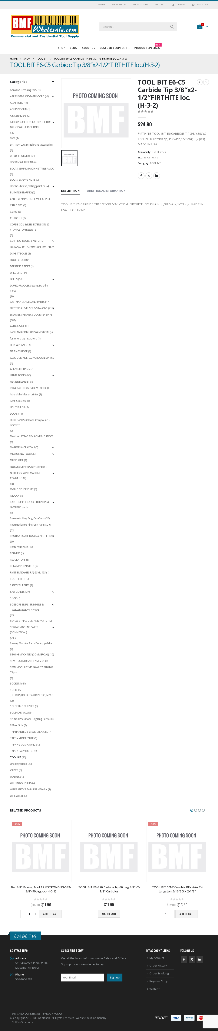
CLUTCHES (16, 218)
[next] (206, 82)
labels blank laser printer (24, 394)
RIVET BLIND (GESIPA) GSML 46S (28, 572)
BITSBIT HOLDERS (20, 156)
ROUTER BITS (17, 579)
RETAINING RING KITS (22, 566)
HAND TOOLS (18, 375)
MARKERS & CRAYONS (22, 447)
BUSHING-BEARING (21, 192)
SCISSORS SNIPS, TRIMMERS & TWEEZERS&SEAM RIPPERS (27, 607)
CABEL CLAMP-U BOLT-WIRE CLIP (28, 199)
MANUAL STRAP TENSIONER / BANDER (31, 436)
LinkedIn (156, 175)
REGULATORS (18, 560)
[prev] (200, 82)
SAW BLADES (17, 592)
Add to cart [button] (50, 914)
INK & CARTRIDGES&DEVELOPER (28, 388)
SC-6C (13, 598)
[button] (192, 810)
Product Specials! (147, 47)
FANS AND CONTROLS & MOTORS (29, 332)
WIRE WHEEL (16, 796)
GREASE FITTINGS (20, 369)
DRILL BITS (16, 273)
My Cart (160, 4)
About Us (88, 48)
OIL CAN (14, 495)
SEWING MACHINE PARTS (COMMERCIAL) (24, 629)
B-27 (12, 138)
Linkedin (199, 959)
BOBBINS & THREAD (21, 162)
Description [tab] (70, 191)
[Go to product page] (109, 851)
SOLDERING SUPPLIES (22, 706)
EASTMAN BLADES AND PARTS (27, 302)
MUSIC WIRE (16, 460)
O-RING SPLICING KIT (22, 489)
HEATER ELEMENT (20, 381)
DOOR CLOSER (18, 260)
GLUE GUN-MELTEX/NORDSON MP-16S (32, 358)
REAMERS (15, 553)
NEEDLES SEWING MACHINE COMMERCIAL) (25, 475)
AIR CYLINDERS (18, 115)
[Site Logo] (45, 27)
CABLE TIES (16, 205)
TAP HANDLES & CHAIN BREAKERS (29, 732)
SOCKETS (15, 683)
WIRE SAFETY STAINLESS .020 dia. (28, 789)
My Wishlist (119, 4)
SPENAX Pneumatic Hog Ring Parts (29, 719)
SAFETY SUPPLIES (19, 585)
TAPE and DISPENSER (22, 738)
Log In (181, 4)
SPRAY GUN (16, 725)
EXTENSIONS (17, 326)
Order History (158, 965)
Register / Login (159, 981)
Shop (61, 48)
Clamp (13, 212)
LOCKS (14, 413)
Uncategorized (18, 764)
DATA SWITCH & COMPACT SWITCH (30, 247)
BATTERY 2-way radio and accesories (31, 144)
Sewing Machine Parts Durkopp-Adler (31, 643)
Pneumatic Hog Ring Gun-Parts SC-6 (30, 524)
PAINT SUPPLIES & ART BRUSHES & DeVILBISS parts (29, 504)
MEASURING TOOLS (21, 454)
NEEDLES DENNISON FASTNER (27, 466)
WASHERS (15, 776)
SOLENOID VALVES (20, 712)
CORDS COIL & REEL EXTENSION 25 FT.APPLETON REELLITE (29, 227)
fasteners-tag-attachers (23, 338)
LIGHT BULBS (17, 407)
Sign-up (115, 977)
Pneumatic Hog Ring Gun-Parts (27, 518)
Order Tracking (159, 973)
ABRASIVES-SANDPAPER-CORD (27, 96)
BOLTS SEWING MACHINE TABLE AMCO (32, 168)
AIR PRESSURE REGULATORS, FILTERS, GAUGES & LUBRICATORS (31, 124)
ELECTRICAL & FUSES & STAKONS (28, 308)
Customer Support (113, 48)
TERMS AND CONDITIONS (25, 1013)
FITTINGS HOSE (18, 351)
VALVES (14, 770)
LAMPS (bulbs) (18, 401)
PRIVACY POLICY (52, 1013)
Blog (73, 48)
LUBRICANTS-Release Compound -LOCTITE (30, 422)
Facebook (141, 175)
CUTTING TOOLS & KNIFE (24, 241)
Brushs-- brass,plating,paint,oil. (28, 186)
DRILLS (14, 279)
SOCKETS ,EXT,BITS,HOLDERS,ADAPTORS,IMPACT (32, 692)
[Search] (172, 26)
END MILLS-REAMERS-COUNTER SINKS (31, 314)
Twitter (148, 175)
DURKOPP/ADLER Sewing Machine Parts (29, 288)
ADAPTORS (16, 103)
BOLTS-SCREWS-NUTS (22, 179)
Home (101, 4)
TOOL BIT (155, 163)
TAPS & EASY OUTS (21, 751)
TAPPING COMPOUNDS (23, 744)
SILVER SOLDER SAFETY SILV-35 (27, 661)
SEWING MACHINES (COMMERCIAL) (29, 654)
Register (202, 4)
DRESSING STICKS (20, 266)
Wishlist (154, 989)
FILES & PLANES (18, 345)
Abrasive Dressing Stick (23, 90)
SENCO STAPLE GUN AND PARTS (28, 621)
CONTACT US (25, 936)
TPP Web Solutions (21, 1022)
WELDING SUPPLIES (21, 783)
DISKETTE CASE (18, 253)
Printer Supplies (19, 547)
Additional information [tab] (106, 191)
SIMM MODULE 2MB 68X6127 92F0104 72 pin (31, 669)
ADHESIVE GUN (18, 109)
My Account (141, 4)
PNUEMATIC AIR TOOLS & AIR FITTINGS (32, 536)
